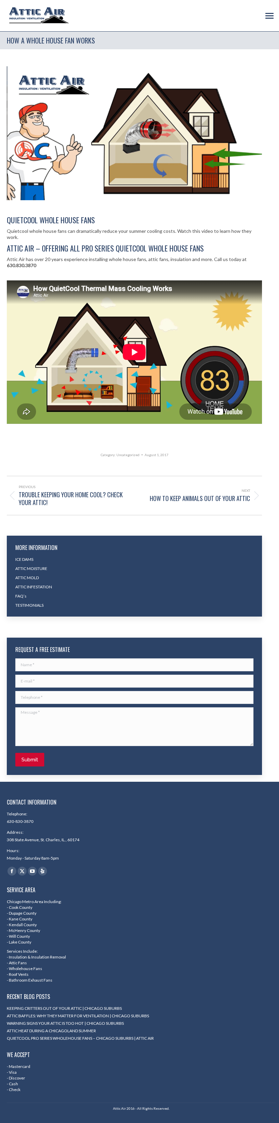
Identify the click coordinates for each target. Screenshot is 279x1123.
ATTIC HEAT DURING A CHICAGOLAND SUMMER (51, 1030)
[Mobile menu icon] (269, 16)
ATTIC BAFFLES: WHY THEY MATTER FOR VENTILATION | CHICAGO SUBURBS (78, 1015)
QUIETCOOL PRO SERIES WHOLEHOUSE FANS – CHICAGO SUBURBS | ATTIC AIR (80, 1038)
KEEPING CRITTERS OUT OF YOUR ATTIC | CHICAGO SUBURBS (64, 1008)
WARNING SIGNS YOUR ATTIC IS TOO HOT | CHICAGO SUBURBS (65, 1023)
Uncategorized (128, 455)
